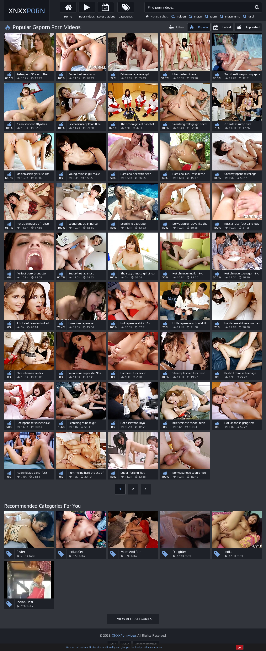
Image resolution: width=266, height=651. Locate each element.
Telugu (181, 16)
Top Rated (252, 27)
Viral (251, 16)
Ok (239, 647)
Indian (198, 16)
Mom (213, 16)
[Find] (257, 7)
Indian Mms (232, 16)
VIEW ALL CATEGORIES (134, 619)
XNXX (27, 10)
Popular (203, 27)
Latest (226, 27)
